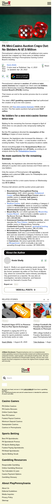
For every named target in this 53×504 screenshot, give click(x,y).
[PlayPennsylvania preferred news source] (20, 76)
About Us (5, 488)
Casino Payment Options (11, 474)
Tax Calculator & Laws (10, 471)
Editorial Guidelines (9, 491)
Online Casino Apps (9, 412)
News (5, 42)
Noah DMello (7, 342)
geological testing (40, 226)
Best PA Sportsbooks (10, 438)
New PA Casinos (8, 415)
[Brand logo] (6, 3)
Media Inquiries (8, 494)
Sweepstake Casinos (10, 424)
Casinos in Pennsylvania (11, 427)
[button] (49, 3)
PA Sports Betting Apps (11, 445)
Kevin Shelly (11, 65)
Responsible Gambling (11, 465)
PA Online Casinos (9, 406)
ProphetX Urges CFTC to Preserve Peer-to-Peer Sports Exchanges (16, 326)
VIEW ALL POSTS (24, 290)
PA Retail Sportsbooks (10, 451)
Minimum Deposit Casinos (12, 421)
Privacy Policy (7, 497)
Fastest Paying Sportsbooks (13, 448)
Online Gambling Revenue (12, 468)
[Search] (4, 378)
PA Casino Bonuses (9, 409)
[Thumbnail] (16, 310)
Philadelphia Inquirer (27, 151)
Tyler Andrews (38, 342)
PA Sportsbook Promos (11, 442)
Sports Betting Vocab (10, 454)
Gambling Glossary (9, 477)
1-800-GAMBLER (28, 389)
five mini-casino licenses (23, 107)
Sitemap (5, 500)
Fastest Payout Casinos (11, 418)
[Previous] (44, 299)
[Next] (48, 299)
